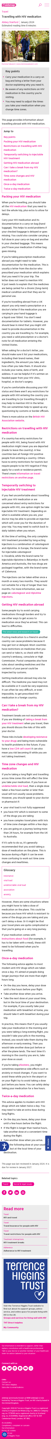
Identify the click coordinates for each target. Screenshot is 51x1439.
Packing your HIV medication (20, 142)
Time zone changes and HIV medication (19, 178)
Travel (5, 12)
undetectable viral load (15, 786)
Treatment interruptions (14, 1239)
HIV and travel (10, 1217)
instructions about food (15, 939)
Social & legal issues (23, 1184)
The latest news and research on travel (20, 632)
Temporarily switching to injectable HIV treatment (23, 157)
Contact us (6, 1382)
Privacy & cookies (9, 1430)
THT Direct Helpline (9, 1384)
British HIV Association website (23, 419)
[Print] (23, 1192)
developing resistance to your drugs (24, 739)
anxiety (7, 894)
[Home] (12, 5)
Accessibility (7, 1423)
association (9, 890)
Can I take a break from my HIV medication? (21, 169)
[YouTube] (25, 1368)
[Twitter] (10, 1192)
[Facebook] (4, 1192)
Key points (9, 137)
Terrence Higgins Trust (11, 1435)
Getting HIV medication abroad (21, 163)
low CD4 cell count (20, 749)
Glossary (9, 870)
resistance (8, 876)
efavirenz (24, 1065)
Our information (8, 1428)
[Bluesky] (9, 1368)
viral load (8, 880)
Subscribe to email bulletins (13, 1387)
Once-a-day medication (17, 184)
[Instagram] (30, 1368)
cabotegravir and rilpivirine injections (21, 595)
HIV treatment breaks (14, 1242)
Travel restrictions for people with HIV (22, 1234)
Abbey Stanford (10, 22)
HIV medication (18, 206)
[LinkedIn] (16, 1192)
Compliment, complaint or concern (15, 1425)
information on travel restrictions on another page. (21, 476)
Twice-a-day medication (17, 189)
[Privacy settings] (4, 1434)
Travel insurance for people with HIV (21, 1226)
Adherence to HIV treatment (17, 1251)
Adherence (8, 1247)
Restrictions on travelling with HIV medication (23, 148)
